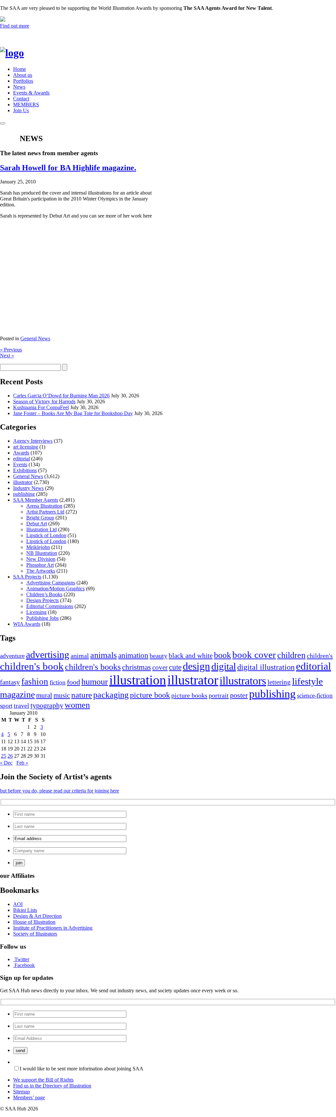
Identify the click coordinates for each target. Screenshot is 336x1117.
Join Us (21, 110)
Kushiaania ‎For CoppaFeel (41, 407)
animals (103, 655)
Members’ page (29, 1097)
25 (3, 756)
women (77, 705)
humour (94, 681)
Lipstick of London (46, 535)
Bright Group (40, 517)
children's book (32, 666)
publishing (24, 494)
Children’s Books (44, 594)
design (196, 666)
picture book (150, 694)
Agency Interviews (32, 441)
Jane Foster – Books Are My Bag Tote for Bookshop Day (73, 413)
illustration (137, 680)
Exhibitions (25, 470)
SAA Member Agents (35, 500)
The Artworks (40, 571)
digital (223, 666)
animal (80, 655)
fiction (58, 682)
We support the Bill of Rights (43, 1080)
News (19, 87)
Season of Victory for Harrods (44, 401)
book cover (254, 654)
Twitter (21, 959)
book (222, 655)
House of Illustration (34, 922)
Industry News (28, 488)
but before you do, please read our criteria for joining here (59, 790)
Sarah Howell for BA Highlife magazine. (68, 167)
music (61, 695)
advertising (47, 654)
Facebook (24, 965)
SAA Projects (27, 577)
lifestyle (307, 681)
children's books (93, 667)
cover (160, 667)
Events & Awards (31, 92)
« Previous (11, 349)
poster (239, 695)
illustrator (22, 482)
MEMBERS (26, 104)
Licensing (36, 612)
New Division (40, 559)
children (291, 655)
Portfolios (23, 81)
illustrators (243, 681)
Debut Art (36, 523)
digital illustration (266, 667)
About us (22, 75)
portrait (219, 695)
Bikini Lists (25, 910)
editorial (21, 458)
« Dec (6, 763)
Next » (7, 355)
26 (10, 756)
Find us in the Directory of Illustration (52, 1085)
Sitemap (21, 1091)
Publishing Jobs (42, 618)
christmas (136, 667)
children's (320, 655)
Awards (21, 452)
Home (19, 69)
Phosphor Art (40, 565)
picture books (189, 695)
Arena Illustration (44, 506)
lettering (279, 682)
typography (47, 705)
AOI (18, 904)
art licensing (25, 447)
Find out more (14, 26)
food (73, 682)
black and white (191, 656)
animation (133, 655)
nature (81, 694)
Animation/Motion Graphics (55, 588)
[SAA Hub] (23, 53)
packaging (111, 695)
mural (44, 695)
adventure (12, 655)
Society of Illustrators (35, 934)
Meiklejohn (38, 547)
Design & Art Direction (37, 916)
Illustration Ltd (41, 529)
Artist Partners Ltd (45, 512)
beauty (158, 655)
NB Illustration (41, 553)
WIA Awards (26, 624)
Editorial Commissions (49, 606)
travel (21, 705)
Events (20, 464)
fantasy (10, 682)
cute (175, 667)
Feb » (22, 763)
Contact (21, 98)
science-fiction (315, 695)
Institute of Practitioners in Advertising (53, 928)
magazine (17, 694)
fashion (34, 681)
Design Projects (42, 600)
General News (35, 338)
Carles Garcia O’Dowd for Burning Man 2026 (61, 395)
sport (6, 705)
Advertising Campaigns (50, 582)
